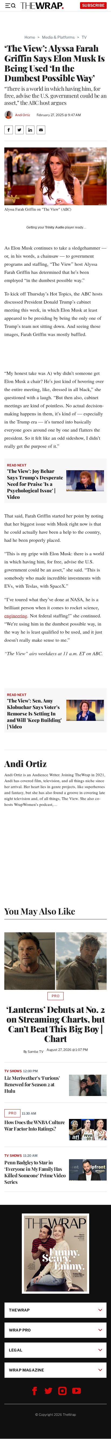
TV (84, 37)
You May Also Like (39, 911)
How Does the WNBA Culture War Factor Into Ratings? (34, 1125)
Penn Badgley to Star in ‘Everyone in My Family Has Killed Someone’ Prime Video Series (35, 1172)
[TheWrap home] (42, 5)
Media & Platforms (58, 37)
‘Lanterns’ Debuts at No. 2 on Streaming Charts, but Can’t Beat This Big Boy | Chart (55, 1023)
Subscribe (93, 5)
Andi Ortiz (22, 115)
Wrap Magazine (26, 1370)
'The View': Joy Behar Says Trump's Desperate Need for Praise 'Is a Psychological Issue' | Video (35, 484)
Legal (15, 1350)
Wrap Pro (20, 1330)
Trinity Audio (54, 227)
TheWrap (19, 1310)
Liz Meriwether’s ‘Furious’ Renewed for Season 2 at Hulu (32, 1084)
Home (30, 37)
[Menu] (10, 5)
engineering (15, 615)
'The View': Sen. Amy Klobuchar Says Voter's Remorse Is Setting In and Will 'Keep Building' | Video (34, 713)
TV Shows (13, 1071)
